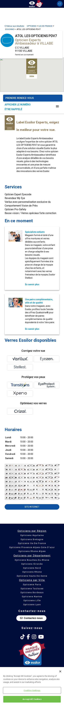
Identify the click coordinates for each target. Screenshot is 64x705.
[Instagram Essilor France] (34, 636)
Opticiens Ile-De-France (32, 543)
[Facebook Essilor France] (28, 636)
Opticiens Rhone (32, 572)
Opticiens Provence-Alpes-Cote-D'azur (32, 547)
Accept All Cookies (32, 699)
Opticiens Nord (32, 568)
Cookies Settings (32, 690)
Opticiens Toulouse (32, 588)
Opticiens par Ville (32, 580)
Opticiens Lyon (32, 604)
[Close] (60, 671)
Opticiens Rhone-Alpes (32, 551)
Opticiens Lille (32, 600)
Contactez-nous (33, 618)
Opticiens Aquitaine (32, 535)
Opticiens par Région (32, 530)
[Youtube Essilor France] (41, 636)
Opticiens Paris (32, 584)
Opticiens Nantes (32, 596)
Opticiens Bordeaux (32, 592)
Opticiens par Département (32, 555)
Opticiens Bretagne (32, 539)
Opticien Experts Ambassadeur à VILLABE (34, 41)
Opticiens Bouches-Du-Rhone (32, 560)
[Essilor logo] (32, 3)
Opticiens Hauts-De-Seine (32, 576)
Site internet (32, 507)
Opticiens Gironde (32, 564)
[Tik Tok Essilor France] (22, 636)
